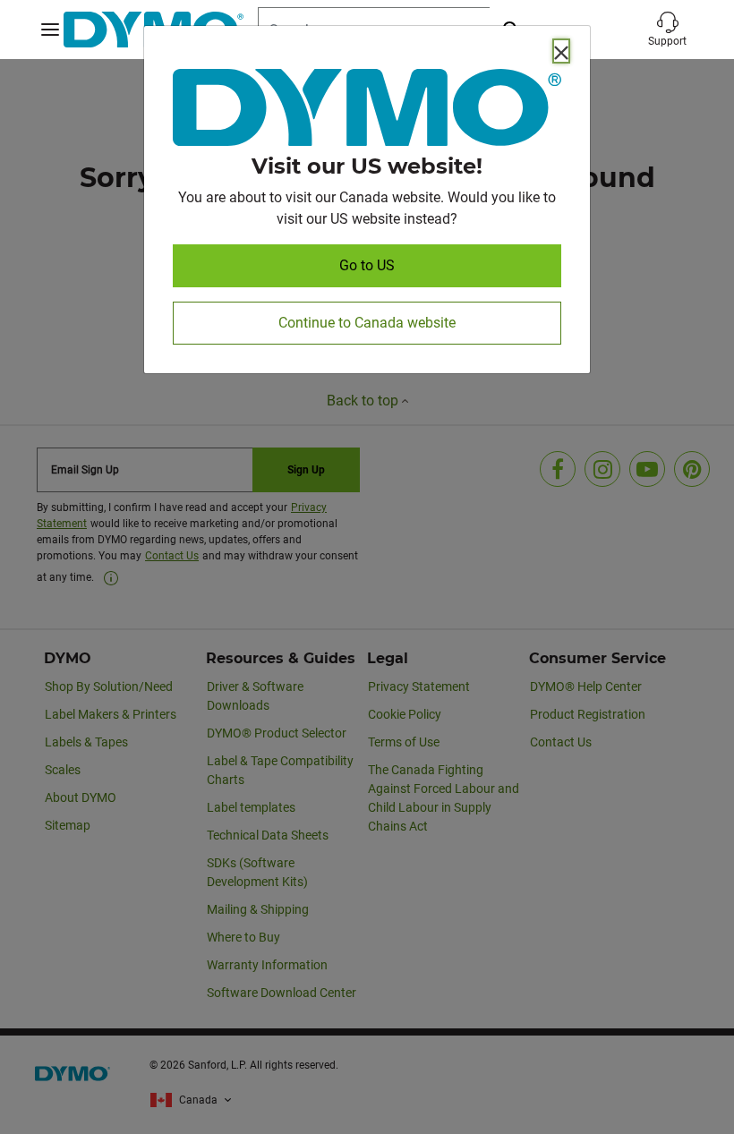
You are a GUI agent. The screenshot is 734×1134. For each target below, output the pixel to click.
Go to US (367, 265)
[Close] (561, 51)
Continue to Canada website (367, 322)
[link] (367, 111)
